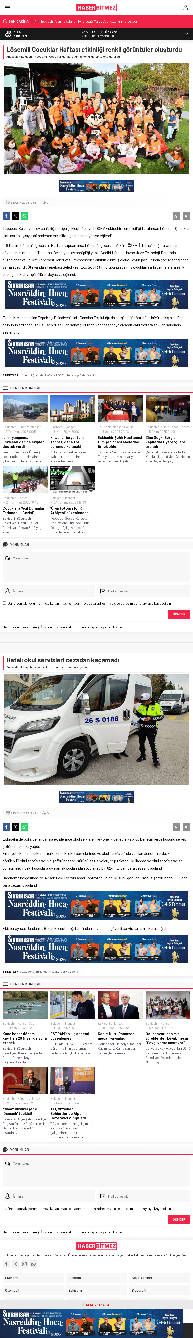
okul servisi (62, 971)
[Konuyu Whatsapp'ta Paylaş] (24, 216)
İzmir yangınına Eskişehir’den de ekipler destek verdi (23, 442)
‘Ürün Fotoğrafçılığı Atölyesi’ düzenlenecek (70, 510)
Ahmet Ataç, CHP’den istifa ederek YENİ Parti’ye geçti (81, 22)
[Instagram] (24, 1264)
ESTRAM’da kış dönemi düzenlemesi (69, 1035)
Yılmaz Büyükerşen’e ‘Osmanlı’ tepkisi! (20, 1111)
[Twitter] (15, 1264)
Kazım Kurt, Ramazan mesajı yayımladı (116, 1035)
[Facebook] (6, 1264)
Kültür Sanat (169, 427)
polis (74, 971)
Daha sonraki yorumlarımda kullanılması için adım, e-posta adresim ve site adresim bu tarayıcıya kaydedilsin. (90, 603)
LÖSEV (60, 375)
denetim (33, 971)
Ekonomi (56, 427)
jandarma (46, 971)
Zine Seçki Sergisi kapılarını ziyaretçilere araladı (165, 442)
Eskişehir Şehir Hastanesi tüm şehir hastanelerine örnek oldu (120, 442)
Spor (32, 1023)
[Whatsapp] (33, 1264)
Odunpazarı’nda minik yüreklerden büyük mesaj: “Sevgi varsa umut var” (167, 1038)
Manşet (36, 427)
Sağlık (128, 427)
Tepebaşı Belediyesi (80, 375)
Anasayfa (12, 56)
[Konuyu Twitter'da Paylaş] (15, 216)
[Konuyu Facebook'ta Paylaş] (6, 216)
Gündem (23, 427)
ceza (23, 971)
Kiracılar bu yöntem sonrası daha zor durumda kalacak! (67, 442)
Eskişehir (27, 56)
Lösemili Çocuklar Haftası (37, 375)
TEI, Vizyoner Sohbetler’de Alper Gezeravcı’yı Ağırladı (68, 1113)
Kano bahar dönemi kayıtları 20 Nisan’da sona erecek (25, 1038)
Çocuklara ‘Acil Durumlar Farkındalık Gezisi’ (24, 510)
